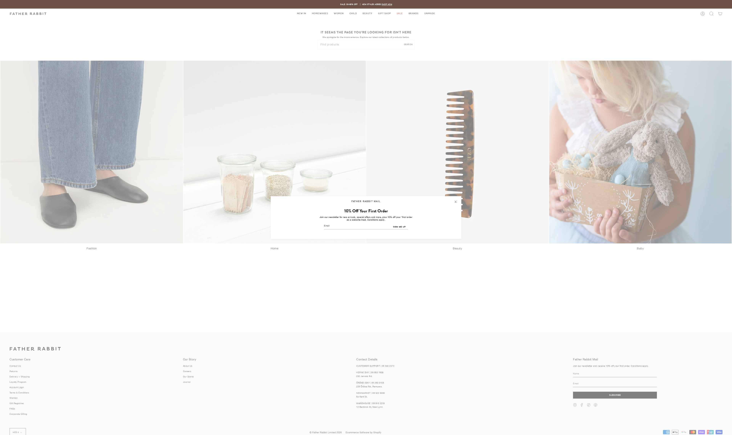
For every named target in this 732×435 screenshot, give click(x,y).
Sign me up (399, 227)
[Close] (456, 202)
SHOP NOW (387, 4)
